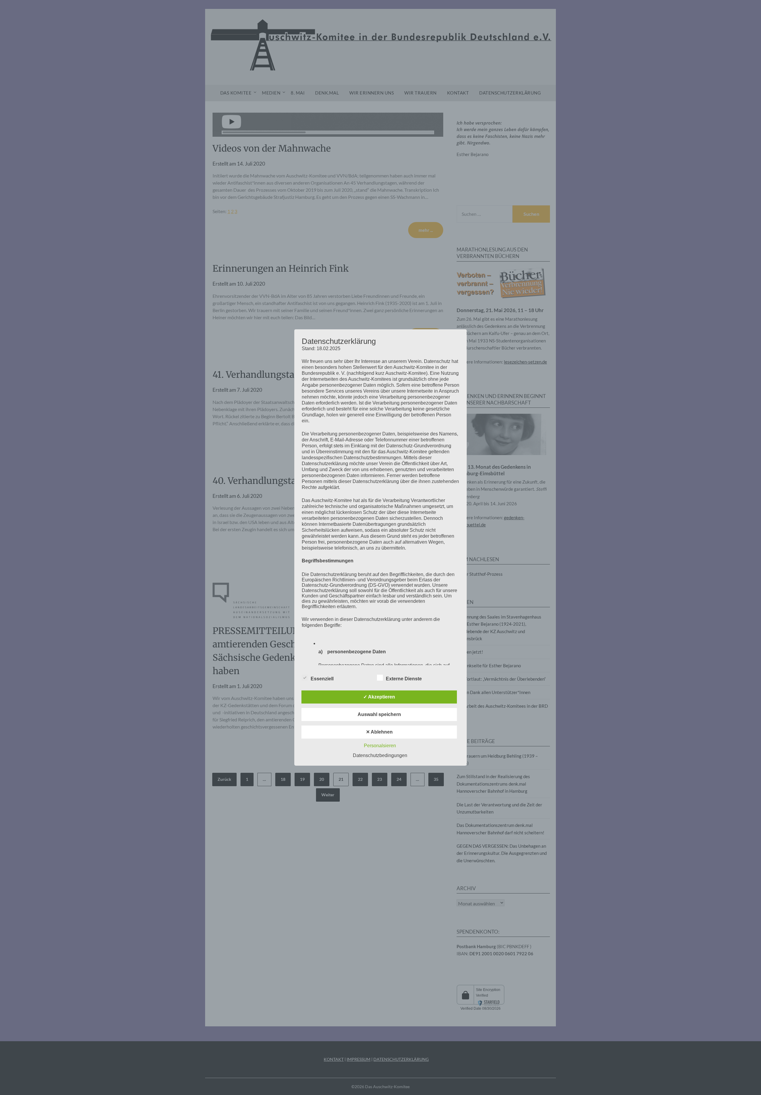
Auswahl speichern (379, 714)
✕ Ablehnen (379, 731)
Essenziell (322, 678)
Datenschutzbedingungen (380, 755)
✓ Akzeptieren (379, 696)
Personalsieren (380, 745)
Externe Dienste (404, 678)
